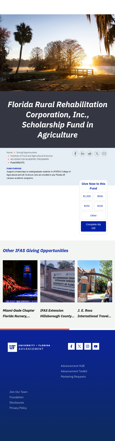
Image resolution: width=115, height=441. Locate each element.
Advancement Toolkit (74, 371)
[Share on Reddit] (90, 159)
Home (10, 152)
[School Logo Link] (31, 347)
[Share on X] (97, 159)
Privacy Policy (18, 408)
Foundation (17, 397)
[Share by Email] (104, 159)
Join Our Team (19, 392)
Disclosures (17, 402)
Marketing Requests (73, 376)
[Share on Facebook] (76, 159)
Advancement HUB (73, 366)
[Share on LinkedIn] (83, 159)
